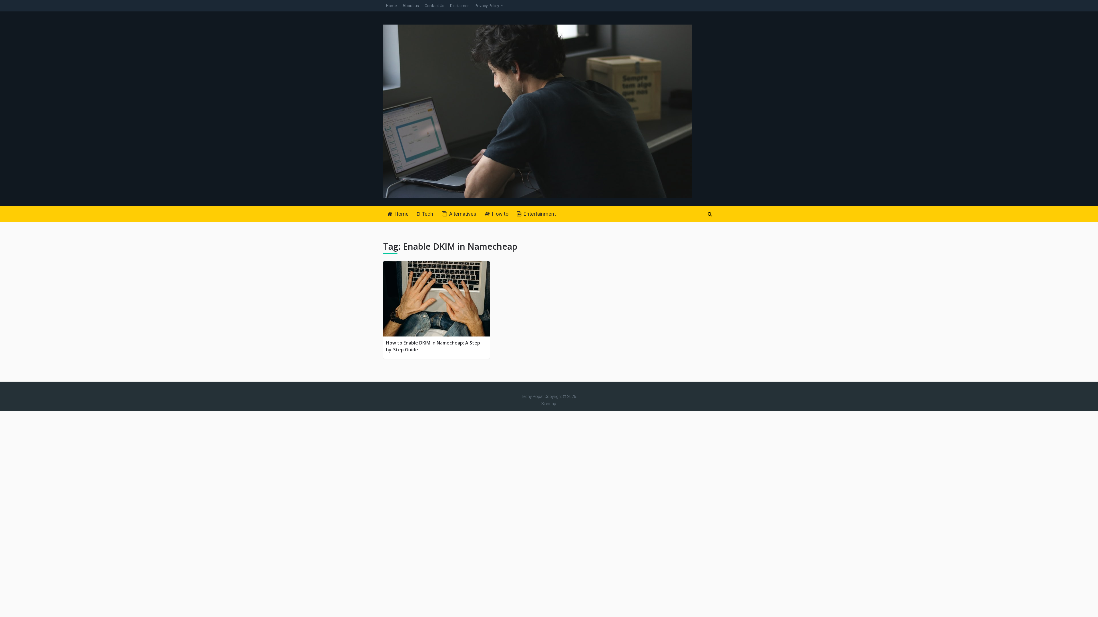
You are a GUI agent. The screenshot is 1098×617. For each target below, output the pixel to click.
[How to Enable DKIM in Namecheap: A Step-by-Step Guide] (436, 298)
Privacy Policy (487, 5)
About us (411, 5)
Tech (427, 214)
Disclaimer (459, 5)
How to (499, 214)
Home (391, 5)
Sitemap (548, 403)
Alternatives (462, 214)
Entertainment (539, 214)
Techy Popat (532, 396)
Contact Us (434, 5)
